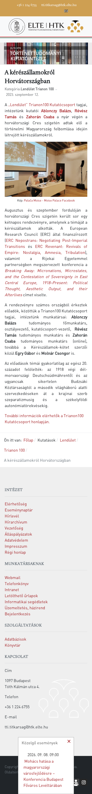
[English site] (66, 12)
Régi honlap (15, 552)
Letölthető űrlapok (21, 595)
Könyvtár (13, 645)
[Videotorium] (33, 10)
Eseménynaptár (19, 509)
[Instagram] (46, 10)
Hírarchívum (16, 521)
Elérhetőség (16, 503)
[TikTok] (53, 10)
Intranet (12, 589)
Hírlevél (12, 515)
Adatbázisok (15, 639)
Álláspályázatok (18, 533)
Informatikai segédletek (26, 601)
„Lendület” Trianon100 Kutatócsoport (41, 104)
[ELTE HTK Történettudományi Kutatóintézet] (46, 25)
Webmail (12, 577)
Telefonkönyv (17, 583)
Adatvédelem (16, 540)
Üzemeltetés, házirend (25, 607)
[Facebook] (26, 10)
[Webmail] (59, 10)
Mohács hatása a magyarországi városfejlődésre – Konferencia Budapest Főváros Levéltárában (43, 773)
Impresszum (16, 546)
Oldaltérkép (14, 772)
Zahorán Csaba (40, 116)
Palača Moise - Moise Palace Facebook (49, 200)
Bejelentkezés (17, 613)
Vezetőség (14, 527)
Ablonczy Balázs (56, 110)
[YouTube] (39, 10)
